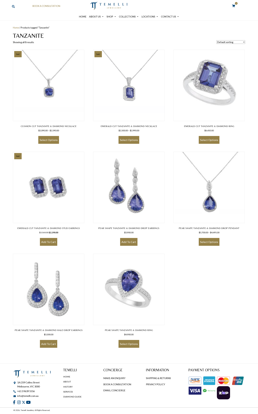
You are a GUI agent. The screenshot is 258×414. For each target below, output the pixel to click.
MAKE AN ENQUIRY (114, 378)
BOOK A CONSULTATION (117, 384)
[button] (14, 402)
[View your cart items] (233, 6)
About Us (95, 16)
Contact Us (168, 16)
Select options (49, 139)
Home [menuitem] (66, 376)
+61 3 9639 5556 (26, 391)
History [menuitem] (68, 386)
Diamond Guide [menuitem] (72, 396)
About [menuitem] (67, 381)
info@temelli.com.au (28, 395)
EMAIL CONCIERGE (114, 390)
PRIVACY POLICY (155, 384)
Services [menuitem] (68, 391)
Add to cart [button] (48, 241)
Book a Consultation (46, 5)
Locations (148, 16)
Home (82, 16)
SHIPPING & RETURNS (158, 378)
